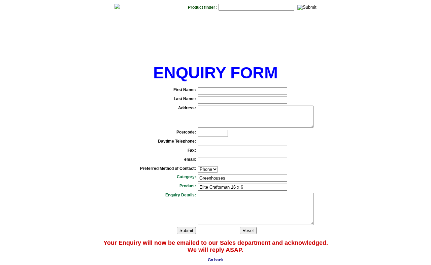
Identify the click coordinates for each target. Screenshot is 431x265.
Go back (216, 260)
